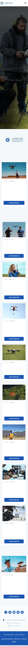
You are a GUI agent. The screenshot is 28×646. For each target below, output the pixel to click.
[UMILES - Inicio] (6, 3)
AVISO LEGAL (17, 639)
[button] (25, 3)
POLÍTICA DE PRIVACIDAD (7, 639)
